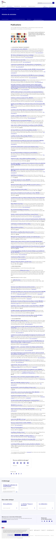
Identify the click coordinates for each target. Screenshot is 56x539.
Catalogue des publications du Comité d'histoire (10, 485)
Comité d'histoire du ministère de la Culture (18, 19)
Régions (45, 6)
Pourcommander (21, 259)
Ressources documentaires (11, 9)
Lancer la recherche (53, 3)
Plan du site (52, 535)
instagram (49, 521)
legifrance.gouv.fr (36, 530)
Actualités (3, 6)
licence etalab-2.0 (19, 537)
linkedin (44, 521)
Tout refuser (18, 534)
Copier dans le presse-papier (21, 474)
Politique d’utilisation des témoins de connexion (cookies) (42, 535)
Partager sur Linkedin (16, 474)
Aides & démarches (17, 6)
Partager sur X (14, 474)
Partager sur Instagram (19, 474)
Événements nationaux (32, 6)
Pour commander (39, 52)
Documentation (23, 6)
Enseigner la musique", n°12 (27, 371)
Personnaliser (10, 534)
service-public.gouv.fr (50, 530)
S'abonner (4, 521)
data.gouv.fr (30, 530)
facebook (47, 521)
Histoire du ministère (4, 9)
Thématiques (51, 6)
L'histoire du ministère (5, 19)
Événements (29, 19)
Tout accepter (25, 534)
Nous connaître (9, 6)
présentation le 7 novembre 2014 (28, 373)
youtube (52, 521)
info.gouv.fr (43, 530)
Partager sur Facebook (11, 474)
